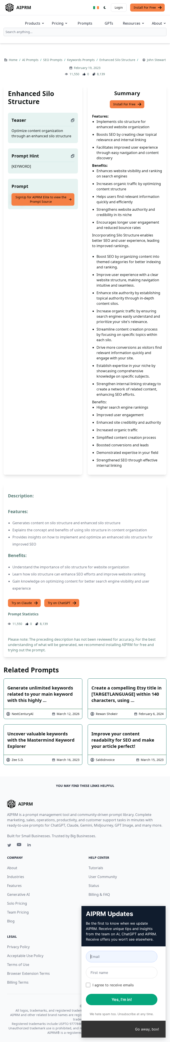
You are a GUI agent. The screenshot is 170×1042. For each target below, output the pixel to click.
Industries (15, 876)
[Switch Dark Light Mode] (104, 7)
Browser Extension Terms (28, 973)
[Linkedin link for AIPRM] (30, 845)
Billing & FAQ (99, 894)
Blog (11, 921)
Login (119, 7)
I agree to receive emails (113, 985)
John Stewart (156, 60)
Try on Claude (22, 603)
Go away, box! (147, 1029)
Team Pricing (18, 912)
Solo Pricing (17, 903)
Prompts (85, 23)
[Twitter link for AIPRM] (9, 845)
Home (13, 60)
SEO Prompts (53, 60)
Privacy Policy (18, 946)
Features (14, 885)
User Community (103, 876)
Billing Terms (18, 982)
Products (32, 23)
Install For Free (145, 7)
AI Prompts (30, 60)
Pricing (58, 23)
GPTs (109, 23)
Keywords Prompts (81, 60)
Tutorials (96, 867)
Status (94, 885)
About (157, 23)
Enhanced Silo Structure (117, 60)
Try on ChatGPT (59, 603)
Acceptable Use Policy (25, 955)
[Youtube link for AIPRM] (19, 845)
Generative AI (18, 894)
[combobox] (85, 32)
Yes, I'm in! (122, 999)
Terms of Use (18, 964)
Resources (131, 23)
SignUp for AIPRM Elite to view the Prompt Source (40, 199)
